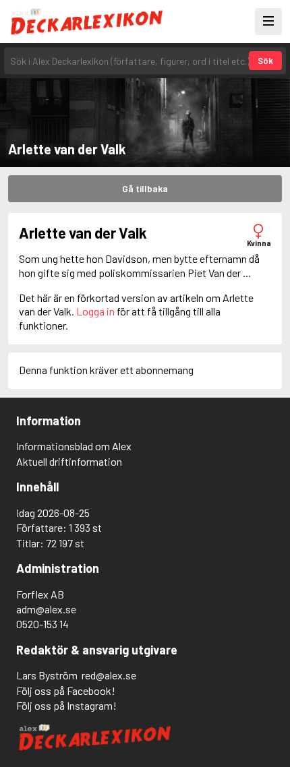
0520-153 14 (42, 623)
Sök (265, 60)
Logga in (95, 311)
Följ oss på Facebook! (65, 690)
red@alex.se (109, 675)
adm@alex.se (46, 609)
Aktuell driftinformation (69, 461)
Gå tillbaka (145, 188)
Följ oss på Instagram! (66, 705)
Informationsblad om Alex (74, 445)
